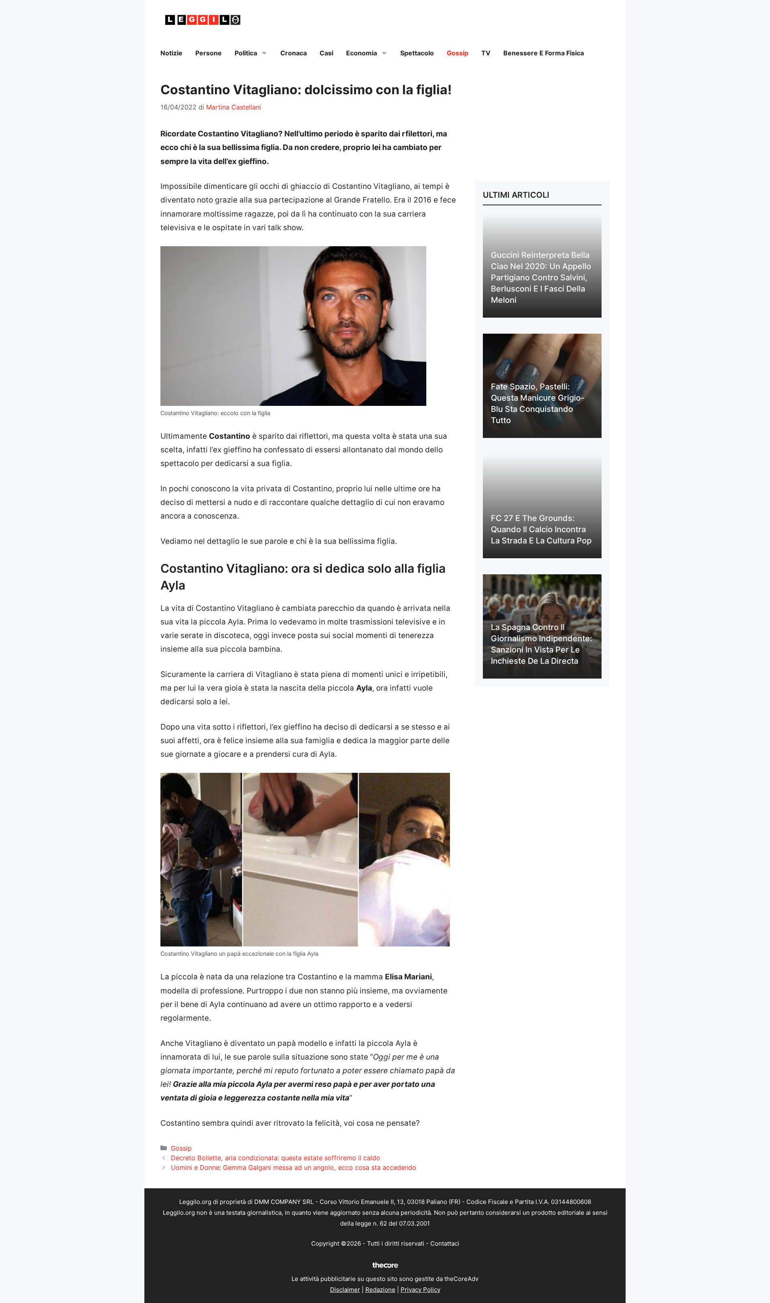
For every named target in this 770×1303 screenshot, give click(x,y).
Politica (246, 53)
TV (485, 53)
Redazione (380, 1289)
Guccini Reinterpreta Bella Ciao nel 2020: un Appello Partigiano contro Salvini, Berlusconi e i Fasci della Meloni (541, 277)
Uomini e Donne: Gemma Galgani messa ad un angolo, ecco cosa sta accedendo (293, 1167)
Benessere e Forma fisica (543, 53)
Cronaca (293, 53)
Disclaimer (345, 1289)
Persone (208, 53)
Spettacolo (417, 53)
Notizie (171, 53)
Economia (361, 53)
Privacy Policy (420, 1289)
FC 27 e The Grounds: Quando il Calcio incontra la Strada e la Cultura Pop (541, 529)
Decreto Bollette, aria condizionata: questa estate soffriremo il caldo (275, 1158)
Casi (326, 53)
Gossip (457, 53)
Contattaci (444, 1243)
